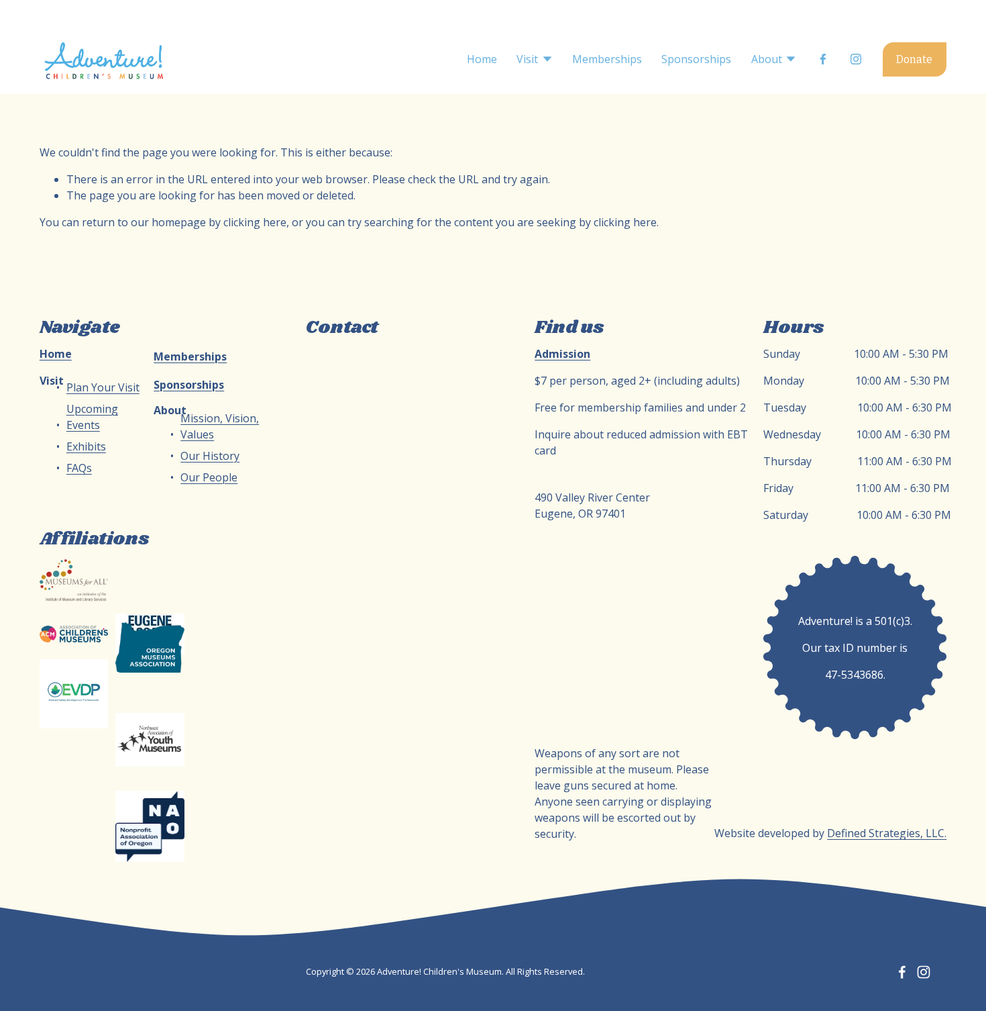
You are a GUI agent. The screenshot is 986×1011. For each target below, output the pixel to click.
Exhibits (86, 446)
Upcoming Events (92, 416)
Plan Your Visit (103, 387)
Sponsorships (696, 59)
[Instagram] (856, 59)
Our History (209, 455)
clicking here (254, 222)
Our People (208, 477)
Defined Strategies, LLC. (886, 833)
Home (482, 59)
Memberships (607, 59)
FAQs (79, 468)
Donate (914, 59)
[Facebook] (823, 59)
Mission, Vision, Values (219, 426)
